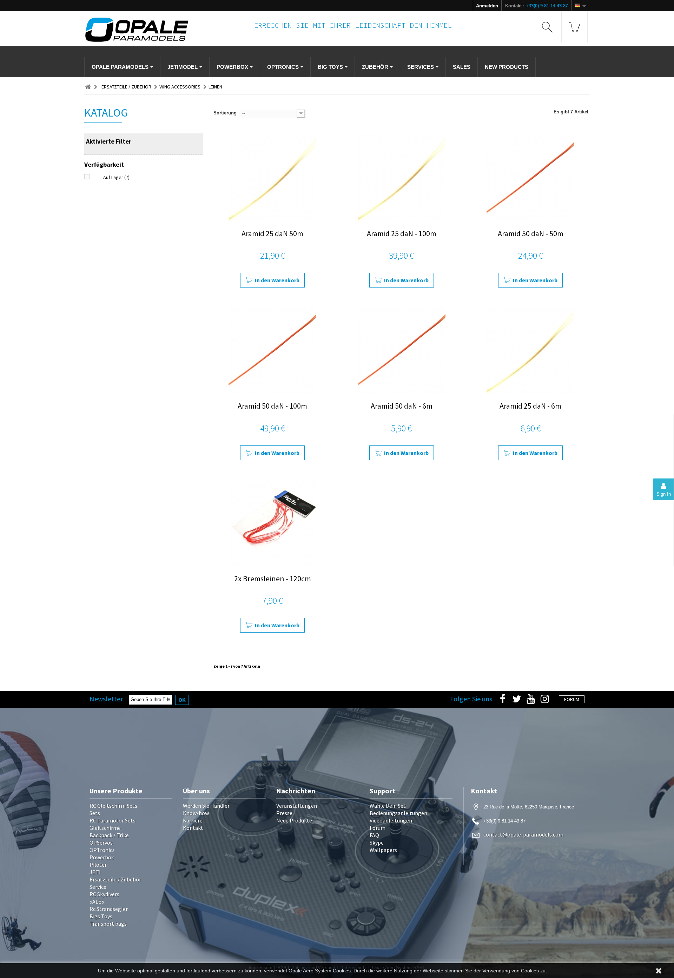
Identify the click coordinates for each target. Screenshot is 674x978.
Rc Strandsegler (109, 908)
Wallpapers (383, 849)
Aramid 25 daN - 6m (530, 406)
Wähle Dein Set (388, 805)
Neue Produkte (294, 820)
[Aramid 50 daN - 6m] (401, 350)
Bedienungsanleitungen (398, 813)
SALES (97, 901)
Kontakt (193, 827)
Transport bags (108, 923)
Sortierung (225, 112)
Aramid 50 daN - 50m (530, 233)
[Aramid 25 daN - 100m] (401, 178)
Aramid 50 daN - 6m (401, 406)
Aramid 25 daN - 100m (401, 233)
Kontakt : (536, 5)
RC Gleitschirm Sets (113, 805)
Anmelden (487, 5)
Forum (377, 827)
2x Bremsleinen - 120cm (272, 578)
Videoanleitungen (391, 820)
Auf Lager (116, 177)
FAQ (374, 835)
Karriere (193, 820)
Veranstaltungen (296, 805)
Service (98, 886)
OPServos (101, 842)
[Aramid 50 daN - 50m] (530, 178)
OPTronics (102, 849)
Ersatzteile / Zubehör (115, 879)
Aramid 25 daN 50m (272, 233)
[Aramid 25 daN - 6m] (530, 350)
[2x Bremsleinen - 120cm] (273, 523)
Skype (377, 842)
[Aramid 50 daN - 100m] (273, 350)
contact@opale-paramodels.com (523, 834)
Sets (95, 813)
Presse (284, 813)
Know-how (196, 813)
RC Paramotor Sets (113, 820)
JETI (95, 871)
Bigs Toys (101, 916)
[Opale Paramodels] (143, 29)
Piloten (99, 864)
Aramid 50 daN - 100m (272, 406)
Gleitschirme (105, 827)
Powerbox (102, 857)
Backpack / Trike (109, 835)
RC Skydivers (104, 894)
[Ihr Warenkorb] (574, 26)
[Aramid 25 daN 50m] (273, 178)
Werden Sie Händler (206, 805)
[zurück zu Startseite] (87, 86)
